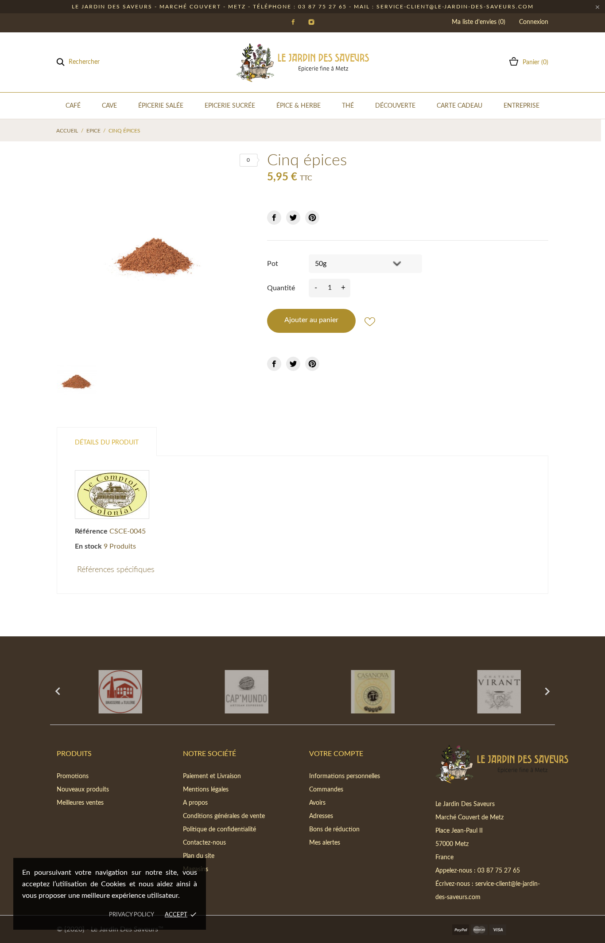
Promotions (73, 776)
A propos (195, 803)
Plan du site (198, 856)
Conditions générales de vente (224, 816)
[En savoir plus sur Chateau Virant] (492, 691)
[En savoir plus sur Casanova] (365, 691)
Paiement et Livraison (212, 776)
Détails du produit (107, 443)
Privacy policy (131, 915)
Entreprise (521, 106)
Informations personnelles (344, 776)
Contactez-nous (204, 843)
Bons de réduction (334, 829)
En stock (88, 546)
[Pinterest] (312, 217)
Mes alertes (324, 843)
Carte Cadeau (459, 106)
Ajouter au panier (311, 319)
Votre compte (336, 753)
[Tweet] (293, 217)
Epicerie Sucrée (230, 106)
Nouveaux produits (83, 790)
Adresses (321, 816)
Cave (109, 106)
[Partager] (274, 217)
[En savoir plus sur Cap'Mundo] (239, 691)
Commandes (326, 790)
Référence (91, 531)
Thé (348, 106)
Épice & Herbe (298, 106)
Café (73, 106)
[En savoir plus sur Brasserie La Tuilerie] (113, 691)
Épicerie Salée (160, 106)
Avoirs (317, 803)
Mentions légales (206, 790)
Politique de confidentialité (219, 829)
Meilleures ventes (80, 803)
